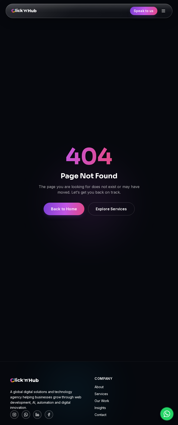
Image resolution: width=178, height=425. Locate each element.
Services (101, 394)
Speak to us (144, 11)
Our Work (102, 401)
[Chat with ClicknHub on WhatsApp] (166, 413)
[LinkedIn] (37, 414)
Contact (100, 415)
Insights (100, 408)
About (99, 387)
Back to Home (64, 209)
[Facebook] (49, 414)
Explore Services (111, 209)
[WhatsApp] (26, 414)
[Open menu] (163, 11)
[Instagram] (14, 414)
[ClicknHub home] (24, 11)
